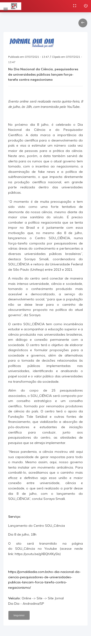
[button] (82, 23)
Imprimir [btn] (19, 615)
